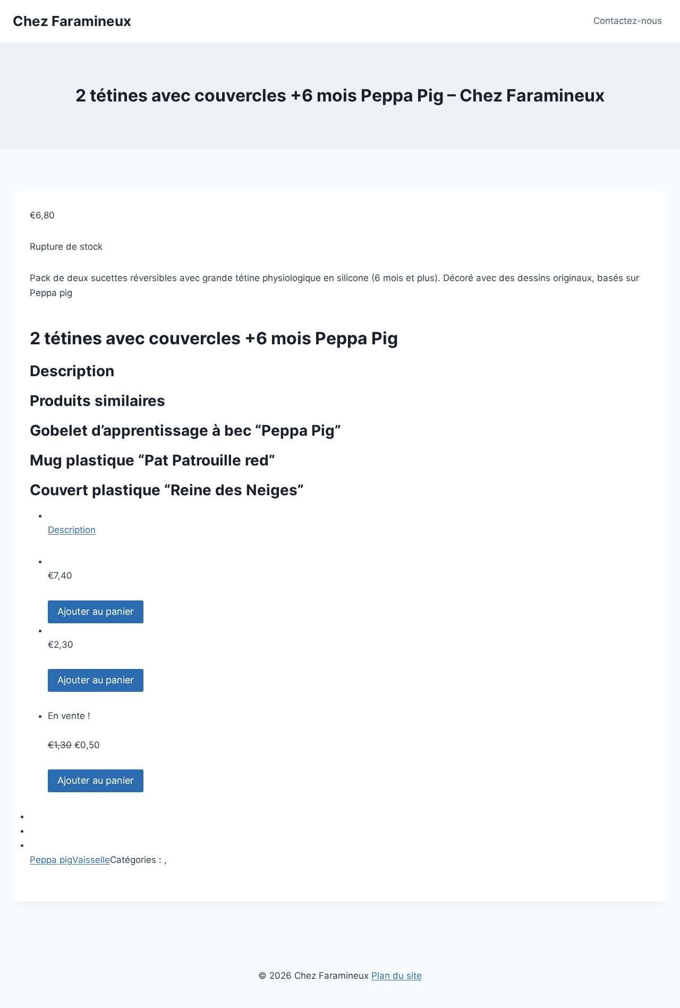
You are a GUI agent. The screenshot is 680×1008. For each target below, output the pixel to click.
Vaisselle (91, 859)
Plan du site (396, 975)
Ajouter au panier (95, 611)
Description (72, 529)
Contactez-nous (627, 20)
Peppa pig (51, 859)
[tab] (349, 523)
